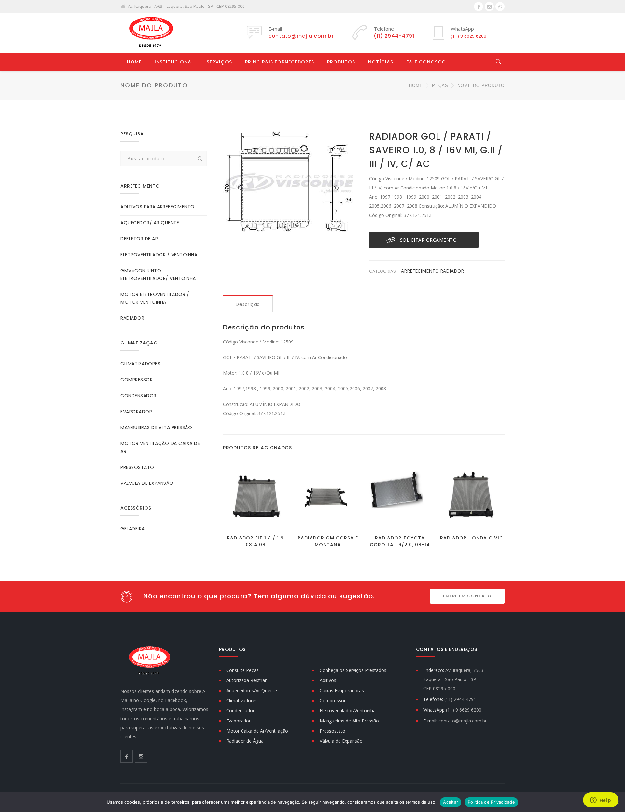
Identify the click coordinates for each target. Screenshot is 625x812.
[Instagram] (489, 6)
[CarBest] (149, 33)
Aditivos (328, 680)
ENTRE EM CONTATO (467, 596)
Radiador (452, 271)
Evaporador (238, 721)
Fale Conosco (426, 62)
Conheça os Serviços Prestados (353, 670)
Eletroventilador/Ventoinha (348, 710)
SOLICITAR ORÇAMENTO (428, 240)
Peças (440, 85)
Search (200, 158)
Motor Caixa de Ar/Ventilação (257, 731)
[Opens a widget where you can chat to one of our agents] (600, 800)
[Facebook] (478, 6)
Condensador (240, 710)
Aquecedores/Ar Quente (251, 690)
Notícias (380, 62)
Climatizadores (241, 700)
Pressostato (332, 731)
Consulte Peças (242, 670)
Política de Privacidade (491, 802)
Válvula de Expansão (341, 741)
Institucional (174, 62)
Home (134, 62)
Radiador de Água (245, 741)
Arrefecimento (420, 271)
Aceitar (450, 802)
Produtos (341, 62)
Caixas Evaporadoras (342, 690)
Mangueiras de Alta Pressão (349, 721)
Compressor (333, 700)
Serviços (219, 62)
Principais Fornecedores (279, 62)
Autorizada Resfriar (246, 680)
